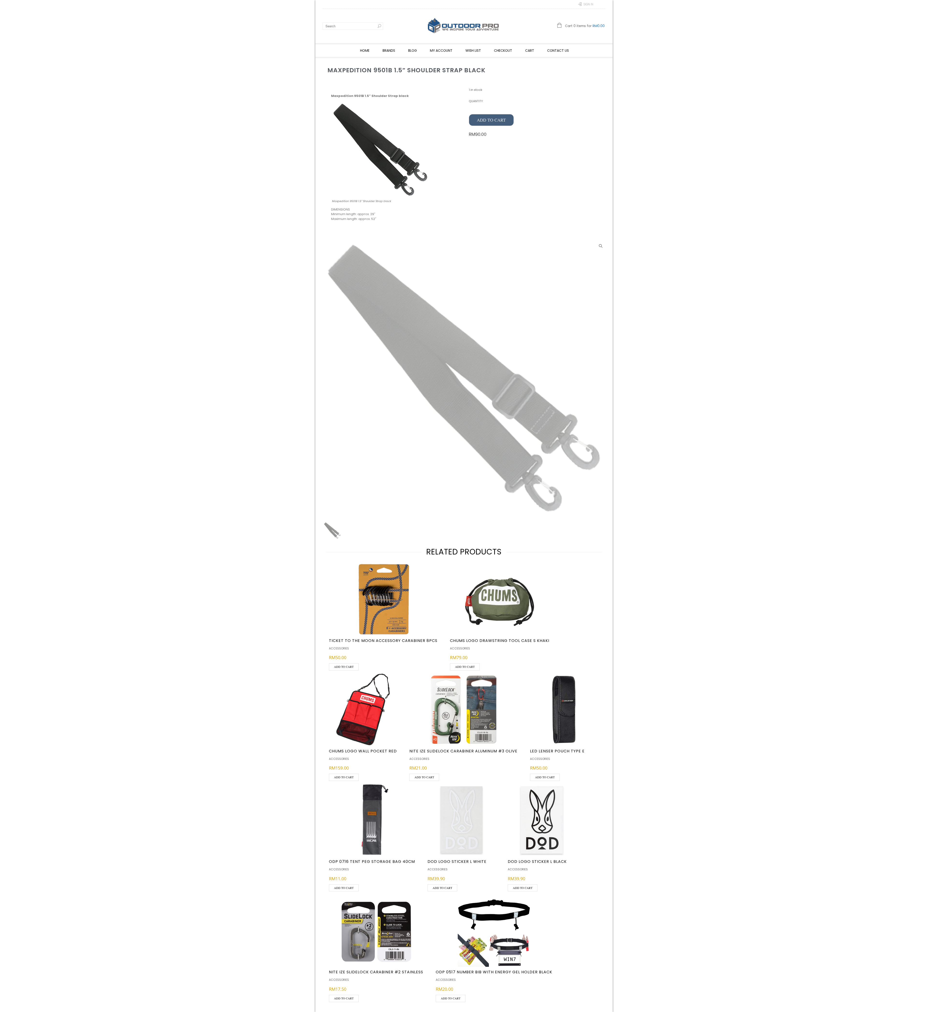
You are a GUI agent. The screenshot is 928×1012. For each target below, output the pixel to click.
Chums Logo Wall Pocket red (363, 751)
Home (365, 50)
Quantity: (476, 101)
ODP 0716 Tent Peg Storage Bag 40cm (372, 861)
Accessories (339, 648)
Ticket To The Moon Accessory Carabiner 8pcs (383, 640)
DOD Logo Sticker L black (537, 861)
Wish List (473, 50)
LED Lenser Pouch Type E (557, 751)
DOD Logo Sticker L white (457, 861)
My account (441, 50)
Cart (529, 50)
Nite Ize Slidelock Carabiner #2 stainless (376, 972)
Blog (412, 50)
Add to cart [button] (344, 667)
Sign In (588, 4)
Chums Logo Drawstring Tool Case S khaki (499, 640)
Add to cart (491, 120)
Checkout (503, 50)
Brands (389, 50)
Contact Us (558, 50)
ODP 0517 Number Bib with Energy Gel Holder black (494, 972)
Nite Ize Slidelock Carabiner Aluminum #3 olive (463, 751)
